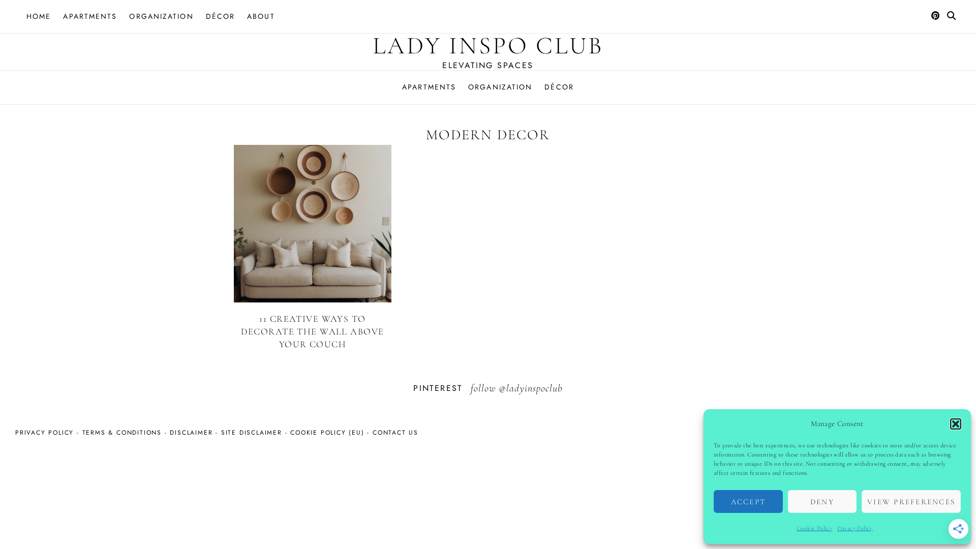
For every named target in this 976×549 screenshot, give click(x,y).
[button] (956, 424)
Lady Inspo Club (488, 45)
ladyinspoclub (534, 388)
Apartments (90, 16)
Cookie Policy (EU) (327, 432)
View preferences (911, 501)
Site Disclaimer (251, 432)
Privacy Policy (855, 528)
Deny (822, 501)
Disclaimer (191, 432)
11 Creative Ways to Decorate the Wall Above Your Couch (312, 331)
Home (38, 16)
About (261, 16)
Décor (220, 16)
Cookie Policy (814, 528)
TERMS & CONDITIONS (122, 432)
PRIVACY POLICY (44, 432)
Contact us (395, 432)
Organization (161, 16)
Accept (748, 501)
